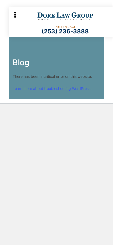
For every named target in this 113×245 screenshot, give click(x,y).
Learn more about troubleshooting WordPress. (52, 88)
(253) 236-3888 (65, 31)
